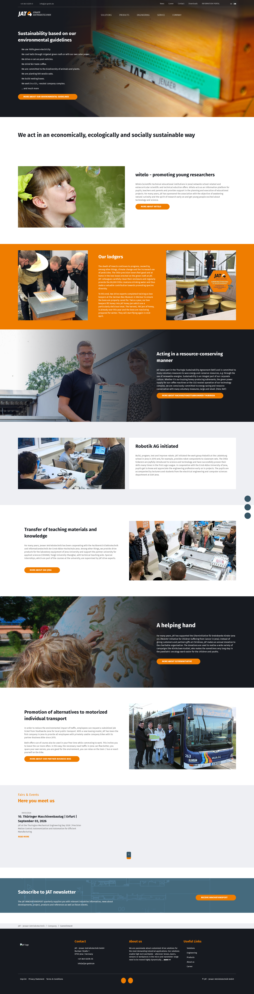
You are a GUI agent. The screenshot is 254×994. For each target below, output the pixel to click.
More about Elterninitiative (177, 661)
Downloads (193, 4)
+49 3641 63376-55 (85, 959)
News (162, 4)
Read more (24, 836)
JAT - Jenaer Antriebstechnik (31, 926)
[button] (234, 14)
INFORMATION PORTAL (211, 4)
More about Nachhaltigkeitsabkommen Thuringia (188, 395)
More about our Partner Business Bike (50, 759)
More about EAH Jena (40, 570)
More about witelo (151, 206)
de (231, 4)
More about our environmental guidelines (46, 96)
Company (52, 926)
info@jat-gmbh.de (47, 4)
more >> (167, 960)
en (235, 4)
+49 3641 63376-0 (26, 4)
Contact (181, 4)
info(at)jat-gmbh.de (86, 963)
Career (171, 4)
